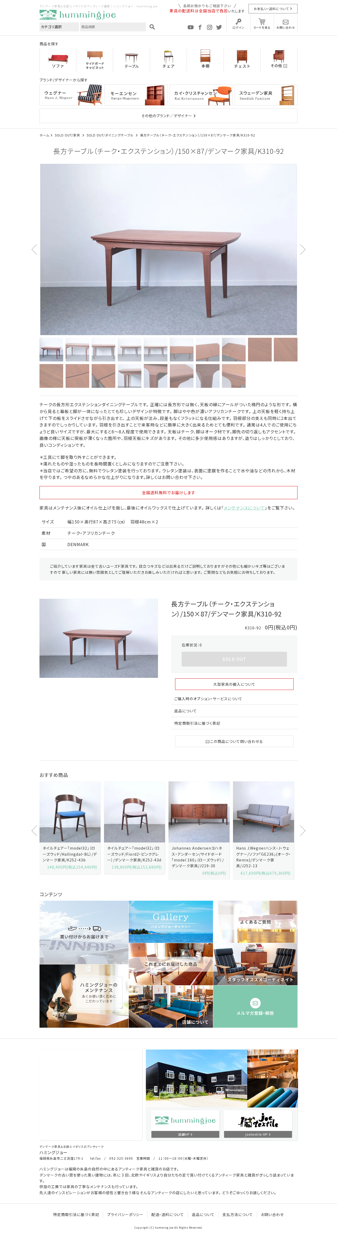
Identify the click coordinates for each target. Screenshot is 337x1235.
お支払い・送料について (271, 8)
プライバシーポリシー (125, 1214)
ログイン (238, 27)
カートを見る (262, 27)
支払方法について (237, 1214)
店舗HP (184, 1134)
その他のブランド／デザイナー (166, 115)
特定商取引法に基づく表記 (197, 723)
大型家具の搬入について (234, 684)
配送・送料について (167, 1214)
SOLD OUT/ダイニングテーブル (111, 135)
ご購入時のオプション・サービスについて (208, 698)
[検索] (152, 26)
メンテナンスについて (244, 507)
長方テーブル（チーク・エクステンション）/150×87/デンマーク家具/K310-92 (197, 135)
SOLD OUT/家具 (68, 135)
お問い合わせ (285, 27)
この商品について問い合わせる (236, 741)
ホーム (44, 135)
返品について (185, 710)
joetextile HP (256, 1134)
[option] (168, 249)
